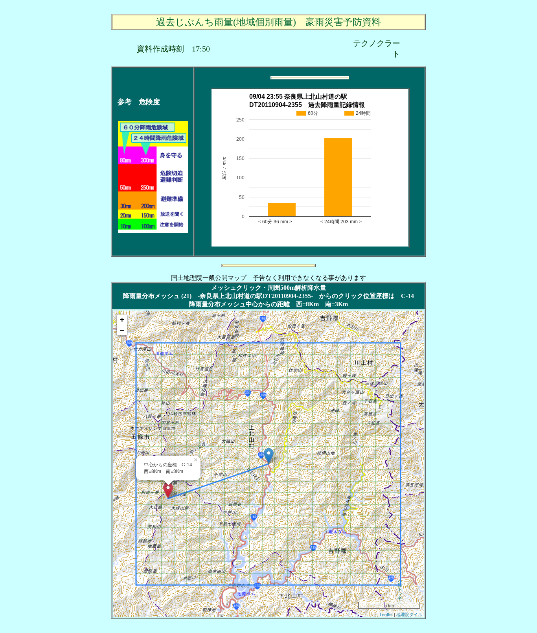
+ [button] (122, 319)
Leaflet (386, 614)
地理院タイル (409, 614)
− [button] (122, 330)
